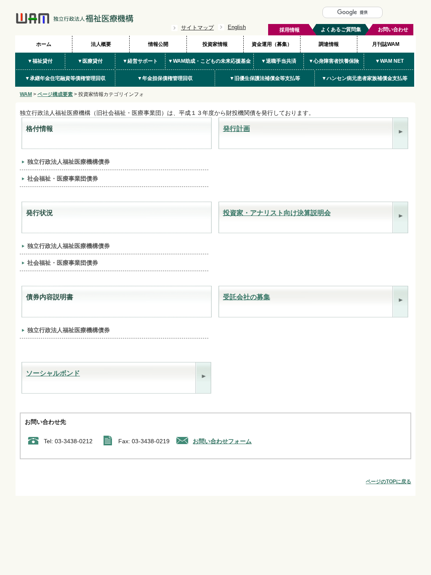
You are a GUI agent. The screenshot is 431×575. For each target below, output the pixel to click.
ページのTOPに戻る (388, 481)
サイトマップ (197, 27)
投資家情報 (215, 44)
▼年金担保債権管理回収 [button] (165, 78)
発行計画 (236, 128)
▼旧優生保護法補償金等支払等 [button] (264, 78)
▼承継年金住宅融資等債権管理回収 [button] (65, 78)
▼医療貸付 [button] (90, 61)
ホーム (43, 44)
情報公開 (158, 44)
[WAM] (74, 22)
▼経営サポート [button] (140, 61)
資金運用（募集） (272, 44)
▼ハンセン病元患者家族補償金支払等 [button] (364, 78)
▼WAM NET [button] (389, 61)
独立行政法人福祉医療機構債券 (68, 161)
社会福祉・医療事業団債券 (62, 178)
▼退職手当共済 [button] (278, 61)
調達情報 (329, 44)
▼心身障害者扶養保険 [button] (334, 61)
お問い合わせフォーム (222, 441)
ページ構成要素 (55, 94)
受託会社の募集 (246, 297)
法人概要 (101, 44)
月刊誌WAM (385, 44)
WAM (26, 94)
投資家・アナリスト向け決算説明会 (277, 212)
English (237, 27)
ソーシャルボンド (53, 373)
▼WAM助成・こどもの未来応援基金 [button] (209, 61)
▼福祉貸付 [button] (40, 61)
